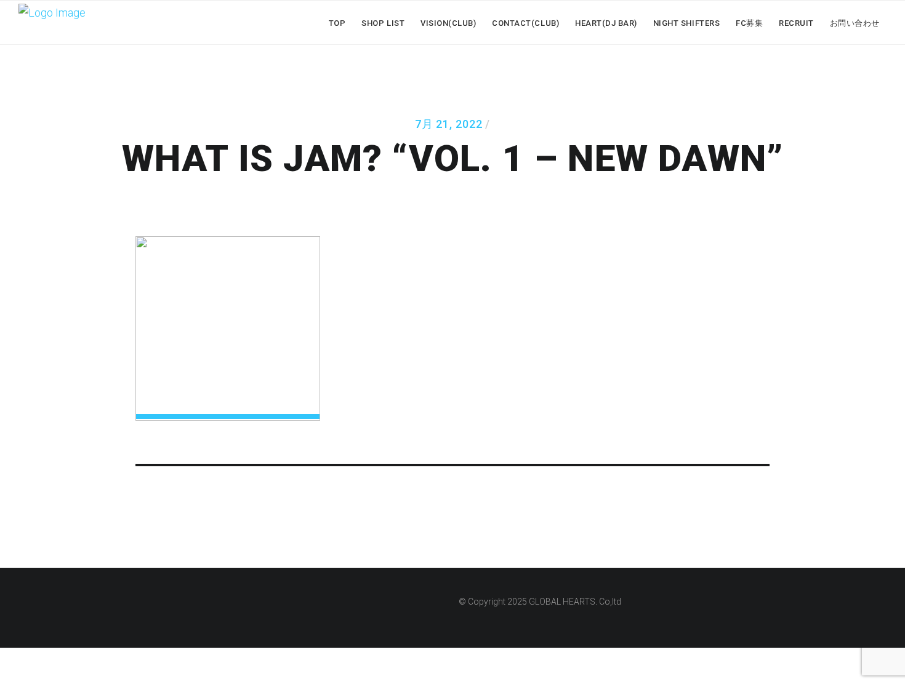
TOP (337, 23)
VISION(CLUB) (448, 23)
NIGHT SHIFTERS (686, 23)
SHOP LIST (382, 23)
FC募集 (749, 23)
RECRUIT (796, 23)
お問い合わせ (855, 23)
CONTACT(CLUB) (525, 23)
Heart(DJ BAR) (606, 23)
